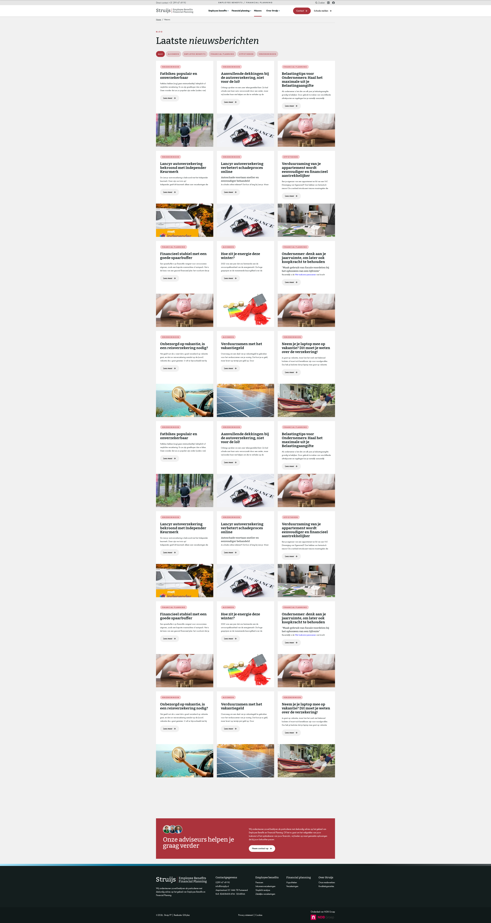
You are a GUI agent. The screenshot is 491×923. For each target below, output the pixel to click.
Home (158, 19)
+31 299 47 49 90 (177, 2)
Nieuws (258, 10)
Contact (300, 10)
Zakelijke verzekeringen (265, 894)
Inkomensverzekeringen (265, 886)
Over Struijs (272, 10)
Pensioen (259, 882)
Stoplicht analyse (262, 890)
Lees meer (167, 97)
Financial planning (240, 10)
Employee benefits (218, 10)
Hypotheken (291, 882)
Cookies (258, 915)
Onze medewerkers (327, 882)
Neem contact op (260, 848)
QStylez (186, 915)
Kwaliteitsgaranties (326, 886)
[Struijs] (175, 11)
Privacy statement (245, 915)
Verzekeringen (292, 886)
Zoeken (321, 3)
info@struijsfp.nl (222, 886)
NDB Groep (329, 911)
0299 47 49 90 (223, 882)
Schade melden (321, 10)
